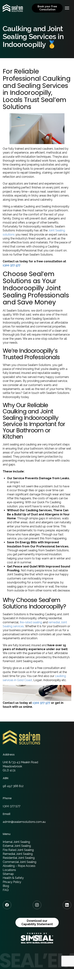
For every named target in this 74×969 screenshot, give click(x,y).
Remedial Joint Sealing (18, 854)
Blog (6, 886)
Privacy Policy (12, 882)
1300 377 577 (11, 265)
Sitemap (8, 874)
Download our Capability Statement (37, 922)
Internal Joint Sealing (16, 842)
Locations (9, 870)
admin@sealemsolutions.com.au (24, 822)
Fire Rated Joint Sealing (18, 850)
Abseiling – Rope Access (19, 866)
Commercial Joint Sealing (19, 862)
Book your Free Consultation (47, 8)
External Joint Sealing (17, 845)
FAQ (6, 890)
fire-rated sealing (31, 622)
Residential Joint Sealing (19, 857)
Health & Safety (13, 878)
